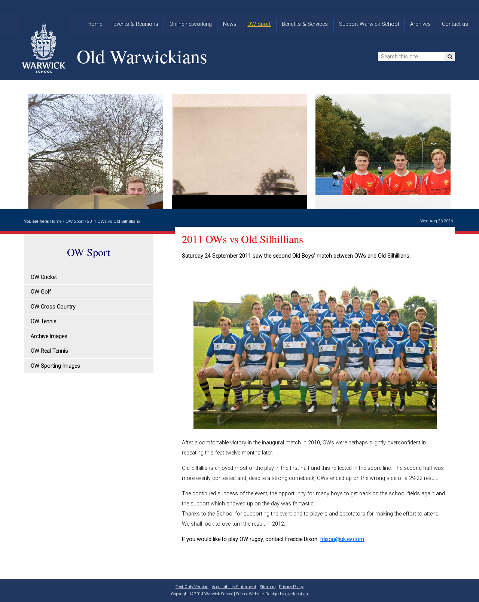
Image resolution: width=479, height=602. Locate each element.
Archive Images (49, 336)
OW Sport (74, 221)
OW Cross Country (53, 307)
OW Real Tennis (49, 351)
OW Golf (41, 292)
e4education (296, 594)
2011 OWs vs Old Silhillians (113, 221)
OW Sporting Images (55, 366)
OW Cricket (44, 277)
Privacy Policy (291, 586)
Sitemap (267, 586)
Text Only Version (192, 586)
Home (56, 221)
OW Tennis (44, 321)
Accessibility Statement (234, 586)
